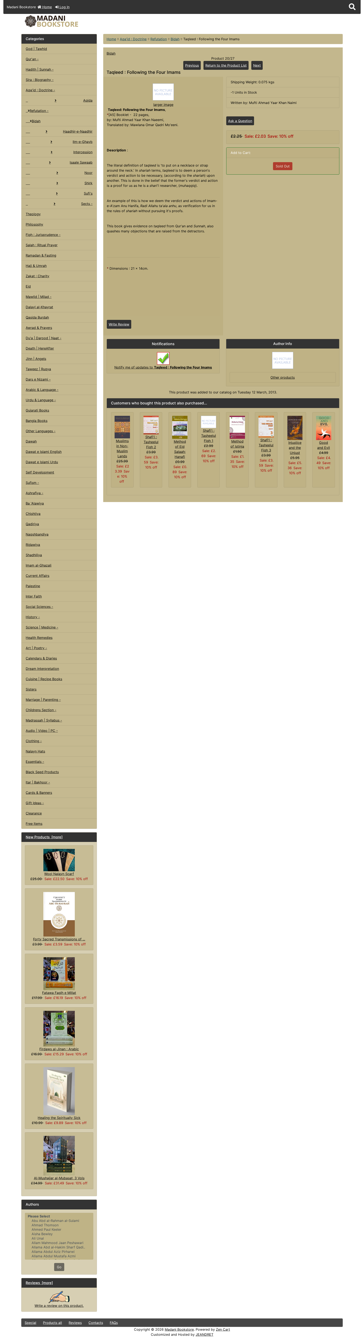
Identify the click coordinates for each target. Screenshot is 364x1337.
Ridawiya (33, 545)
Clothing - (34, 741)
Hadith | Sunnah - (40, 69)
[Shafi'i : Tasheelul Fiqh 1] (208, 421)
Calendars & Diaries (41, 658)
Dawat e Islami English (44, 452)
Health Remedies (39, 638)
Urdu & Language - (41, 400)
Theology (33, 214)
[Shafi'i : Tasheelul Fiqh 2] (151, 425)
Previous (192, 65)
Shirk (88, 183)
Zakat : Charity (37, 276)
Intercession (82, 152)
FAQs (114, 1323)
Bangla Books (36, 421)
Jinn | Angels (36, 359)
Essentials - (35, 761)
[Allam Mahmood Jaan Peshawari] (59, 1243)
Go (59, 1267)
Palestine (33, 586)
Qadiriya (32, 524)
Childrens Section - (41, 710)
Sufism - (32, 483)
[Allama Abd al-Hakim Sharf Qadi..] (59, 1247)
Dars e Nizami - (38, 379)
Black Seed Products (42, 772)
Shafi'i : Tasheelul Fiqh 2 (151, 442)
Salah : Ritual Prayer (42, 245)
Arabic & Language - (42, 390)
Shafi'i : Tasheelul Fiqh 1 (208, 435)
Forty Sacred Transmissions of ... (59, 939)
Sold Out (283, 166)
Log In (64, 7)
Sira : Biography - (40, 80)
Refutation (158, 39)
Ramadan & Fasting (41, 255)
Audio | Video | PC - (42, 730)
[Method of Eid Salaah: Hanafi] (179, 427)
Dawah (31, 441)
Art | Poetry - (36, 648)
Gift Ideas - (35, 803)
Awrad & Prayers (39, 328)
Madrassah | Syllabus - (44, 720)
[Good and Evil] (323, 427)
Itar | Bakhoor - (38, 782)
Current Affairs (37, 576)
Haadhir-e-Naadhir (77, 131)
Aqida (87, 100)
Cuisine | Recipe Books (44, 679)
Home (46, 7)
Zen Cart (223, 1329)
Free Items (34, 823)
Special (30, 1323)
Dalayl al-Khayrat (39, 307)
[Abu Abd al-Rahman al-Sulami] (59, 1221)
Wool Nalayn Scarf (59, 874)
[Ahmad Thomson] (59, 1225)
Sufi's (88, 193)
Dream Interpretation (42, 668)
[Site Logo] (75, 21)
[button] (352, 7)
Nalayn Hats (35, 751)
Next (257, 65)
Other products (282, 377)
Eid (28, 286)
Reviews (75, 1323)
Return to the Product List (226, 65)
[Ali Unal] (59, 1238)
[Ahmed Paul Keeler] (59, 1229)
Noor (88, 173)
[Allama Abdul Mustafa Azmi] (59, 1256)
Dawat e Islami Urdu (42, 462)
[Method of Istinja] (237, 427)
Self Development (40, 472)
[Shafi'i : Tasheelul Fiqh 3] (266, 426)
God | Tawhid (36, 49)
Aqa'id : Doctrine (133, 39)
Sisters (31, 689)
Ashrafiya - (34, 493)
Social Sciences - (39, 607)
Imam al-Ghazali (38, 565)
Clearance (34, 813)
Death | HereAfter (40, 348)
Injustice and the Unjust (294, 447)
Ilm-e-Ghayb (82, 142)
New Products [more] (44, 837)
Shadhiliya (34, 555)
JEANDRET (204, 1334)
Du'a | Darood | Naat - (43, 338)
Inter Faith (34, 596)
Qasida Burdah (37, 317)
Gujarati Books (37, 410)
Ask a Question (240, 121)
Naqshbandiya (37, 534)
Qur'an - (32, 59)
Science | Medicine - (42, 627)
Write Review (119, 324)
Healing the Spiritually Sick (59, 1118)
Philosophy (34, 224)
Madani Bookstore (179, 1329)
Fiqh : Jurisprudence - (43, 235)
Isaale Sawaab (81, 162)
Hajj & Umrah (36, 266)
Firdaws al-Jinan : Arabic (59, 1049)
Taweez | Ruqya (38, 369)
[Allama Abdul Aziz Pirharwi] (59, 1251)
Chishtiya (33, 514)
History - (33, 617)
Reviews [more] (39, 1283)
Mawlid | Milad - (38, 297)
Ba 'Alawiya (35, 503)
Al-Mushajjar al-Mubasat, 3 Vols (59, 1178)
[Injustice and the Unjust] (295, 427)
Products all (52, 1323)
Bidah (175, 39)
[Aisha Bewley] (59, 1234)
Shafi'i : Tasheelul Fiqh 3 (266, 445)
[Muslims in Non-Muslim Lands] (122, 427)
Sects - (86, 204)
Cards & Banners (39, 792)
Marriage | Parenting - (43, 699)
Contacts (95, 1323)
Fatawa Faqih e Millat (59, 993)
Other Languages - (40, 431)
